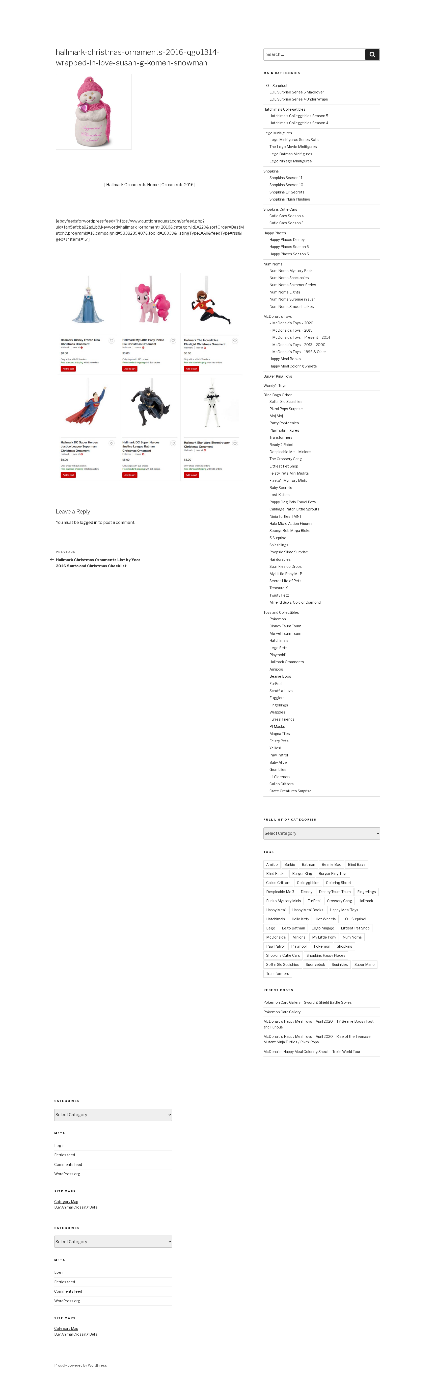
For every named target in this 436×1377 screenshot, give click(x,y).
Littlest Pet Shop (283, 466)
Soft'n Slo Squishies (282, 964)
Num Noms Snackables (289, 278)
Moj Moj (276, 416)
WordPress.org (67, 1174)
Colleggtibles (308, 882)
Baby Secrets (280, 487)
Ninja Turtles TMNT (285, 516)
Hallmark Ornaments (286, 662)
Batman (308, 864)
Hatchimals (278, 640)
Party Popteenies (284, 423)
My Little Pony (324, 937)
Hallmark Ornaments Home (132, 184)
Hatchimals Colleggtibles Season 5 (298, 116)
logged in (88, 522)
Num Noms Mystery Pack (291, 270)
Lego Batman (293, 928)
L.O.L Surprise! (275, 85)
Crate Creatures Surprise (290, 791)
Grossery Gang (339, 901)
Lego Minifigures (277, 133)
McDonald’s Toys (277, 316)
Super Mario (365, 964)
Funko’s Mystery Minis (288, 480)
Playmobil (277, 655)
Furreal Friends (281, 719)
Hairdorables (280, 559)
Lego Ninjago (323, 928)
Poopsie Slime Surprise (288, 552)
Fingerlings (278, 705)
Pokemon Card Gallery (282, 1012)
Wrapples (277, 712)
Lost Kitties (279, 495)
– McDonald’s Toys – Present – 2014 (299, 337)
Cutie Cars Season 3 (286, 223)
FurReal (275, 683)
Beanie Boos (280, 676)
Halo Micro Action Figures (291, 523)
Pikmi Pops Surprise (286, 409)
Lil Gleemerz (279, 777)
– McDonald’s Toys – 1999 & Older (297, 352)
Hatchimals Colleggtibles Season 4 (298, 123)
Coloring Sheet (338, 882)
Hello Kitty (300, 919)
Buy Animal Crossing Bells (76, 1207)
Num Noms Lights (284, 292)
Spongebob (315, 964)
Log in (59, 1145)
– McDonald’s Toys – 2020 (291, 323)
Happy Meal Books (285, 359)
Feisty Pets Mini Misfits (289, 473)
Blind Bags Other (277, 395)
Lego (270, 928)
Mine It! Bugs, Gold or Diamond (295, 602)
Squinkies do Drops (285, 566)
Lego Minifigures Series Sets (294, 139)
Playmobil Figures (284, 430)
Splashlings (278, 545)
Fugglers (277, 698)
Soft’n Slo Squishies (286, 401)
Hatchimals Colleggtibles (284, 109)
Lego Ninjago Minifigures (290, 161)
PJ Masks (277, 726)
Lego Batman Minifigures (290, 154)
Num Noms (273, 264)
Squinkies (340, 964)
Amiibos (276, 669)
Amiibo (272, 864)
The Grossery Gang (285, 459)
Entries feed (64, 1155)
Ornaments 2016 (177, 184)
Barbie (289, 864)
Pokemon (277, 619)
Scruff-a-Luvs (281, 691)
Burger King (302, 873)
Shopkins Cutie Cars (280, 209)
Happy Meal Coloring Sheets (293, 366)
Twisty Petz (279, 595)
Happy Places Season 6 (289, 246)
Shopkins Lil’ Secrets (287, 192)
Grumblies (277, 769)
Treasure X (278, 588)
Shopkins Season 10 (286, 185)
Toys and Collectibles (281, 612)
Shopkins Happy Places (326, 955)
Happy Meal (276, 910)
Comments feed (68, 1164)
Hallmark (366, 901)
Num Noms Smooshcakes (291, 306)
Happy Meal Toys (344, 910)
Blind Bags (357, 864)
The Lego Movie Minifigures (293, 146)
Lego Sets (278, 648)
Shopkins (271, 171)
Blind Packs (276, 873)
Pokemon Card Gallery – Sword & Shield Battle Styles (307, 1002)
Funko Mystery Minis (283, 901)
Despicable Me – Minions (290, 452)
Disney (306, 892)
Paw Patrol (278, 755)
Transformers (280, 437)
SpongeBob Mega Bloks (289, 530)
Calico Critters (281, 784)
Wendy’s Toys (274, 385)
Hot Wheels (326, 919)
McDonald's (276, 937)
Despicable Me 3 (280, 892)
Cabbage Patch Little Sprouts (294, 509)
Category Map (66, 1201)
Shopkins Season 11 (285, 178)
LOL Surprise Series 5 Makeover (296, 92)
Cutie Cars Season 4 (286, 216)
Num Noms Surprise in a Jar (292, 299)
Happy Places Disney (287, 239)
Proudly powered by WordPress (80, 1365)
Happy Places (274, 233)
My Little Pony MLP (285, 574)
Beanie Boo (331, 864)
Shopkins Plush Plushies (289, 199)
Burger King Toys (277, 376)
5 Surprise (277, 538)
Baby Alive (278, 762)
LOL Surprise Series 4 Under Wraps (298, 99)
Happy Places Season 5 (289, 254)
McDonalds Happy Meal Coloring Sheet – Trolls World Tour (311, 1051)
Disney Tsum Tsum (285, 626)
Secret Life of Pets (285, 581)
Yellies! (275, 748)
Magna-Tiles (279, 733)
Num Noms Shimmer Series (292, 285)
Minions (299, 937)
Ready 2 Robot (281, 444)
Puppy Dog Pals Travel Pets (292, 502)
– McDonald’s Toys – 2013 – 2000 (297, 344)
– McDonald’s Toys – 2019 (291, 330)
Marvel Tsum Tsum (285, 633)
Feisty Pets (279, 741)
